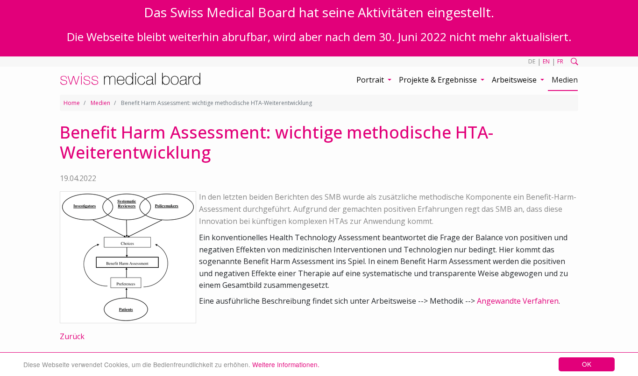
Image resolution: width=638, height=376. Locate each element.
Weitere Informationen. (285, 364)
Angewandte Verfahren (518, 301)
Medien (565, 80)
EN (546, 61)
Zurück (72, 336)
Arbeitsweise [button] (515, 80)
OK (586, 364)
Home (72, 103)
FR (560, 61)
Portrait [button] (371, 80)
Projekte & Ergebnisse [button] (439, 80)
